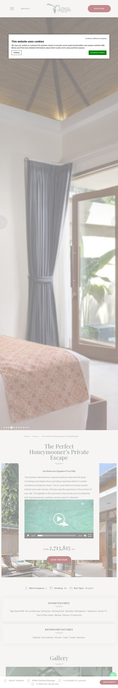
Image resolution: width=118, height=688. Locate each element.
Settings (16, 53)
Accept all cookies (98, 53)
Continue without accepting (95, 39)
